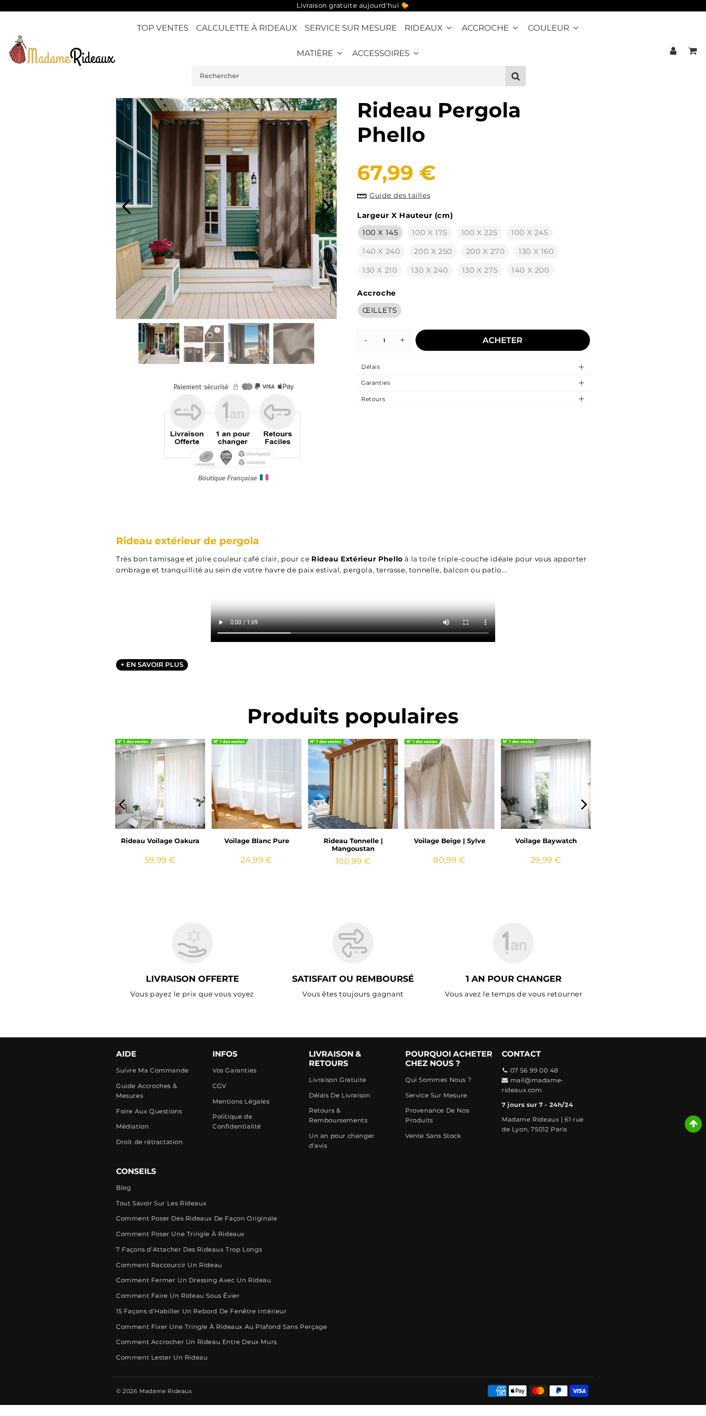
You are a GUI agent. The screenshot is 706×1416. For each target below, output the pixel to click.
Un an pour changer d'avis (342, 1140)
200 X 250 (433, 251)
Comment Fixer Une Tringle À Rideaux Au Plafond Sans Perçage (221, 1327)
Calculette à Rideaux (246, 28)
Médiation (132, 1126)
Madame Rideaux (165, 1391)
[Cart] (692, 50)
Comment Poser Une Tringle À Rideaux (180, 1234)
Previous (126, 205)
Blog (123, 1188)
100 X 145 (380, 232)
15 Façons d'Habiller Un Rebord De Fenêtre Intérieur (201, 1311)
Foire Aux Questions (149, 1111)
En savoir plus (154, 665)
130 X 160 (536, 251)
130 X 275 (480, 270)
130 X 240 (429, 270)
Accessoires (380, 53)
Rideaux (423, 28)
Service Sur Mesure (351, 28)
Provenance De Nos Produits (437, 1115)
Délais (370, 366)
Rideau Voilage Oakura (160, 841)
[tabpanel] (158, 343)
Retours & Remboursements (338, 1115)
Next (327, 205)
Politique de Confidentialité (236, 1121)
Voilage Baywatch (546, 841)
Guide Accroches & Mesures (146, 1091)
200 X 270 (485, 251)
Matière (315, 53)
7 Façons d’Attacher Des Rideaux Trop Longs (189, 1249)
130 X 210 (379, 270)
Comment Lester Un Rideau (162, 1357)
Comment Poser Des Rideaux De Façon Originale (196, 1218)
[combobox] (358, 76)
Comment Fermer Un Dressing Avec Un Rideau (193, 1280)
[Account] (673, 50)
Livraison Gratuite (337, 1080)
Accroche (485, 28)
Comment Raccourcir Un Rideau (169, 1265)
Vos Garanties (234, 1070)
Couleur (548, 28)
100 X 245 (529, 232)
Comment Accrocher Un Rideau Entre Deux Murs (196, 1342)
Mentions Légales (241, 1101)
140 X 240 (381, 251)
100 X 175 (429, 232)
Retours (373, 399)
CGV (219, 1086)
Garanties (375, 382)
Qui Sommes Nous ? (438, 1080)
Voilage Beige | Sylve (449, 841)
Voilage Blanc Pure (256, 841)
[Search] (515, 76)
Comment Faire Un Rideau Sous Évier (177, 1295)
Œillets (379, 310)
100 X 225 (479, 232)
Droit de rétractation (149, 1142)
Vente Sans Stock (433, 1136)
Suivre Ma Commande (152, 1070)
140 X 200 (530, 270)
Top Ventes (162, 28)
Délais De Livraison (339, 1095)
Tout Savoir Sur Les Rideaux (161, 1203)
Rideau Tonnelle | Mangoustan (353, 845)
